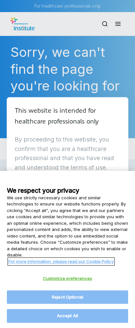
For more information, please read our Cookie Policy (61, 261)
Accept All (67, 315)
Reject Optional (67, 297)
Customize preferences (67, 278)
